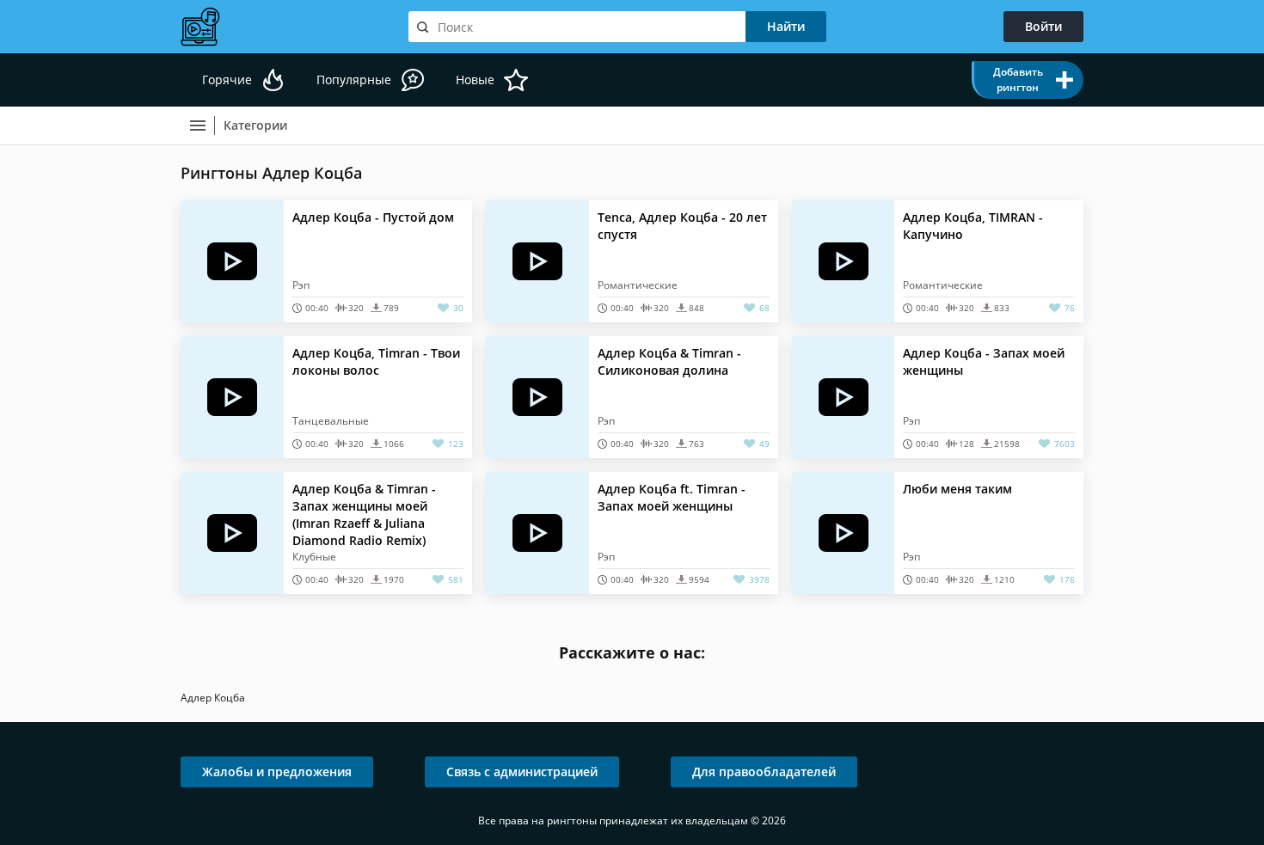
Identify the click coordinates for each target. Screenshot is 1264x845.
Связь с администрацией (522, 771)
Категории (255, 125)
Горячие (227, 79)
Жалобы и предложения (277, 771)
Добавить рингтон (1018, 79)
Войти (1043, 26)
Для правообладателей (764, 771)
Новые (475, 79)
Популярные (353, 79)
